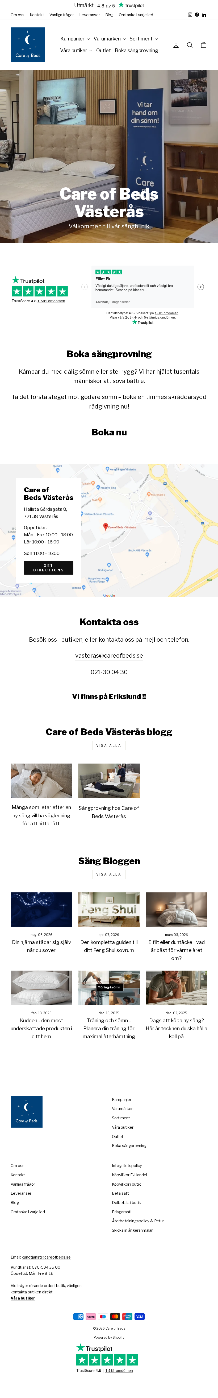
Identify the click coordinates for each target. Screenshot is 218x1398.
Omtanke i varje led (136, 15)
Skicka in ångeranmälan (132, 1230)
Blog (109, 15)
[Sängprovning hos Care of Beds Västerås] (109, 781)
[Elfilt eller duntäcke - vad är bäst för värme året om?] (176, 909)
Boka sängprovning (136, 50)
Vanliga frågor (61, 15)
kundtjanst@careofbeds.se (46, 1257)
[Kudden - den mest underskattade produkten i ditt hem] (41, 988)
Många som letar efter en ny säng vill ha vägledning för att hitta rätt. (41, 815)
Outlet (103, 50)
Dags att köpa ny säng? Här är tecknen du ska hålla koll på (176, 1028)
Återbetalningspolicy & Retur (138, 1221)
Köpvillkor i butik (126, 1184)
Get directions (48, 568)
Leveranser (89, 15)
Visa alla (108, 746)
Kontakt (37, 15)
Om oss (17, 15)
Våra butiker (74, 50)
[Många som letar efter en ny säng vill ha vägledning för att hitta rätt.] (41, 781)
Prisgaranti (121, 1212)
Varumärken (108, 39)
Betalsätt (120, 1193)
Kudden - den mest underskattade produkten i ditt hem (41, 1028)
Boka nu (109, 432)
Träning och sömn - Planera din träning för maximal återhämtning (109, 1028)
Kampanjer (73, 39)
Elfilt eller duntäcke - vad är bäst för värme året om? (176, 950)
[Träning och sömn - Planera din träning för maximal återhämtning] (109, 988)
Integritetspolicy (127, 1165)
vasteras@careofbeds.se (109, 655)
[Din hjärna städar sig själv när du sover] (41, 909)
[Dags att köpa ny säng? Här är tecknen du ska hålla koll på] (176, 988)
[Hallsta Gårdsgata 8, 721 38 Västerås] (109, 530)
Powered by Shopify (109, 1337)
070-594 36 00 (46, 1267)
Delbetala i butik (126, 1202)
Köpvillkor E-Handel (129, 1175)
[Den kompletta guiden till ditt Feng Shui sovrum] (109, 909)
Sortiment (142, 39)
